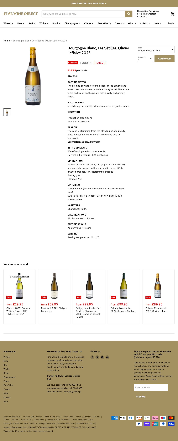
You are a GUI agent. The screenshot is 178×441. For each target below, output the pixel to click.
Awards (15, 420)
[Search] (128, 14)
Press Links (68, 417)
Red (31, 23)
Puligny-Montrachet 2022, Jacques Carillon (123, 309)
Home (6, 40)
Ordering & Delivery (11, 417)
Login (171, 23)
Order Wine (39, 420)
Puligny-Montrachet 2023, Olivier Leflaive (156, 309)
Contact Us (26, 420)
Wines (7, 23)
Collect (144, 23)
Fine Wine (103, 23)
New (20, 23)
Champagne (71, 23)
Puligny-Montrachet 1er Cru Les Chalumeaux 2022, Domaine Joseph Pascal (88, 312)
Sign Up (140, 396)
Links (78, 417)
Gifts (131, 23)
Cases (118, 23)
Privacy (97, 417)
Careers (87, 417)
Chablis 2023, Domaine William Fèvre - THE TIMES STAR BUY (18, 311)
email (63, 388)
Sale (156, 23)
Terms (6, 420)
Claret (88, 23)
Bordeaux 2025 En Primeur (58, 420)
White (42, 23)
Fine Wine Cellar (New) (83, 420)
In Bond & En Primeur (32, 417)
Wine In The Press (52, 417)
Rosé (55, 23)
